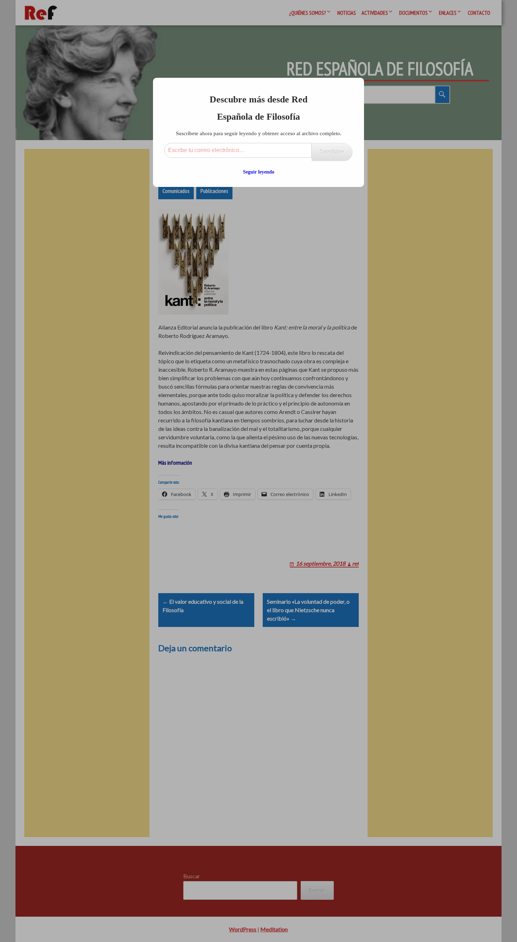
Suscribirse (332, 152)
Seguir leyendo (258, 172)
